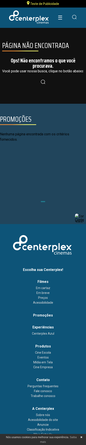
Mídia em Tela (43, 362)
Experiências (43, 327)
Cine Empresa (43, 367)
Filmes (43, 282)
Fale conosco (43, 391)
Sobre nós (43, 415)
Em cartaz (43, 288)
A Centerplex (43, 409)
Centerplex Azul (43, 333)
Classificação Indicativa (43, 429)
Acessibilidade (43, 302)
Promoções (43, 315)
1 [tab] (43, 201)
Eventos (43, 357)
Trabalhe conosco (43, 396)
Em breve (43, 293)
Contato (43, 380)
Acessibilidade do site (43, 419)
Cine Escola (43, 352)
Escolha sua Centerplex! (43, 270)
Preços (43, 297)
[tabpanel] (43, 170)
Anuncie (43, 424)
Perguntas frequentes (43, 386)
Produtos (43, 346)
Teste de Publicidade (44, 4)
